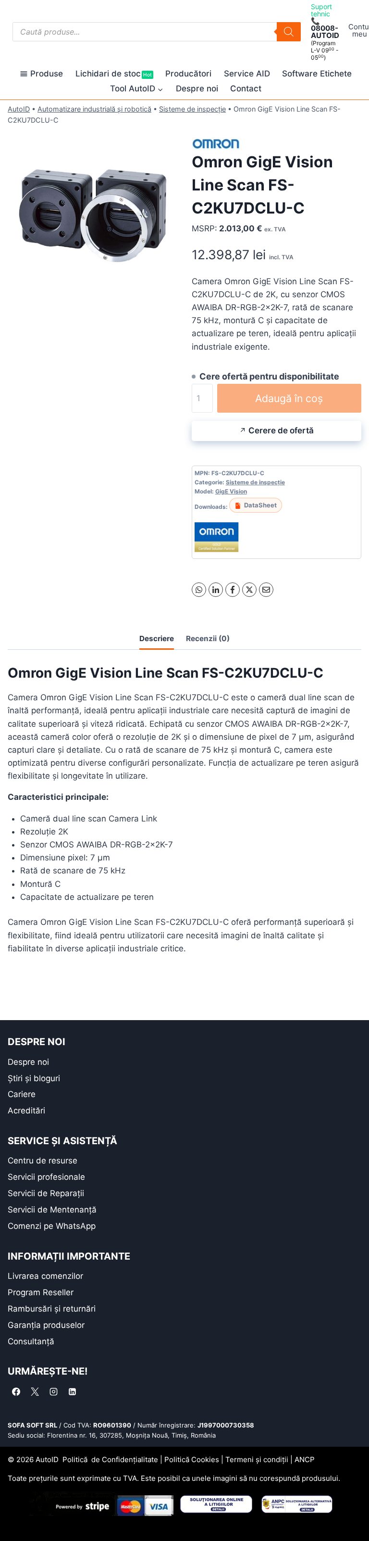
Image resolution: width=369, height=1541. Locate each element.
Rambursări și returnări (52, 1309)
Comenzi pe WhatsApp (52, 1226)
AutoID (19, 109)
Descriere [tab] (156, 638)
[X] (249, 589)
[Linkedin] (72, 1391)
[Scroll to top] (15, 1517)
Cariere (22, 1094)
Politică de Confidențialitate (110, 1459)
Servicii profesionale (46, 1177)
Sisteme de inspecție (192, 109)
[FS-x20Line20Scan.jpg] (92, 214)
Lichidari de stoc (113, 73)
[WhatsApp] (199, 589)
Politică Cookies (191, 1459)
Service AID (247, 73)
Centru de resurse (42, 1160)
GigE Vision (231, 491)
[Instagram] (53, 1391)
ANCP (305, 1459)
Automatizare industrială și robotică (94, 109)
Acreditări (26, 1110)
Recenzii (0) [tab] (208, 638)
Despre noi (197, 88)
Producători (188, 73)
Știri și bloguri (34, 1078)
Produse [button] (46, 73)
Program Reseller (41, 1292)
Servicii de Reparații (46, 1193)
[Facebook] (232, 589)
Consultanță (31, 1341)
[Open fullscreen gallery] (168, 289)
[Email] (266, 589)
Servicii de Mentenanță (52, 1209)
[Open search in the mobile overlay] (156, 31)
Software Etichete (317, 73)
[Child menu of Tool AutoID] (137, 88)
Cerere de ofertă (281, 430)
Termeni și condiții (256, 1459)
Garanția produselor (46, 1325)
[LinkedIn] (216, 589)
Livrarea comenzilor (45, 1276)
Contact (245, 88)
